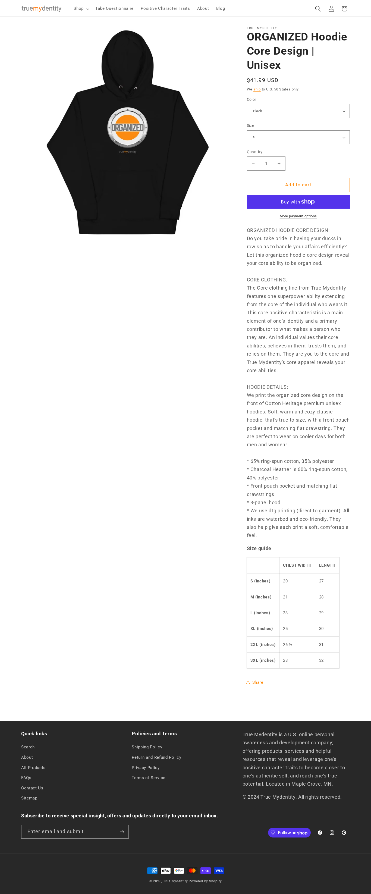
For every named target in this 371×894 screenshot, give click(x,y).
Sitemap (29, 798)
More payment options (298, 216)
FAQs (26, 777)
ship (257, 89)
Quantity (255, 152)
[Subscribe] (121, 832)
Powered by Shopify (205, 881)
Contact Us (32, 788)
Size (250, 126)
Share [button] (257, 682)
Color (251, 99)
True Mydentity (175, 881)
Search (28, 747)
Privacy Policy (145, 767)
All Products (33, 767)
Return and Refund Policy (156, 757)
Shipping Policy (147, 747)
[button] (81, 8)
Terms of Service (148, 777)
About (27, 757)
